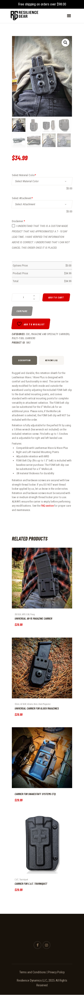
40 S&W (23, 703)
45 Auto (30, 703)
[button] (65, 42)
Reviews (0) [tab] (51, 360)
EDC (28, 334)
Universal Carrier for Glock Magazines (37, 708)
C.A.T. (17, 879)
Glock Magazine (44, 703)
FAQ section (47, 505)
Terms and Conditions (32, 972)
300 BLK (18, 614)
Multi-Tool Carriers (23, 338)
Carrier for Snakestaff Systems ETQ (35, 794)
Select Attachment (22, 198)
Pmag (32, 614)
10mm (17, 703)
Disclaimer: (18, 221)
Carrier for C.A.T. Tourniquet (31, 883)
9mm (35, 703)
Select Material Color (24, 175)
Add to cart (56, 297)
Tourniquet (23, 879)
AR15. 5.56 (25, 614)
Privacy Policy (56, 972)
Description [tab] (24, 360)
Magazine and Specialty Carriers (50, 334)
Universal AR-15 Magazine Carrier (33, 618)
